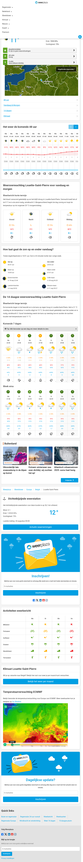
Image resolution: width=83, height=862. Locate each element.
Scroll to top (79, 858)
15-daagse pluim (65, 821)
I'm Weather (16, 702)
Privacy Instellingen (7, 858)
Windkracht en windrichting (30, 821)
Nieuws (5, 24)
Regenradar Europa (8, 821)
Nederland (6, 11)
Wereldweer (6, 15)
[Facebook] (34, 600)
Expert (4, 28)
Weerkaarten (61, 817)
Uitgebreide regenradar (66, 69)
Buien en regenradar (9, 817)
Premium (5, 32)
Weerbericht (48, 817)
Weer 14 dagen (49, 821)
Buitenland (10, 443)
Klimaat (5, 20)
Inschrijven (40, 592)
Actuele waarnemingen (41, 527)
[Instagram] (46, 600)
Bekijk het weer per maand (40, 681)
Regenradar (6, 7)
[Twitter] (37, 600)
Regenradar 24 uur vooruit (30, 817)
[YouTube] (43, 600)
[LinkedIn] (40, 600)
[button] (41, 80)
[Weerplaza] (41, 2)
